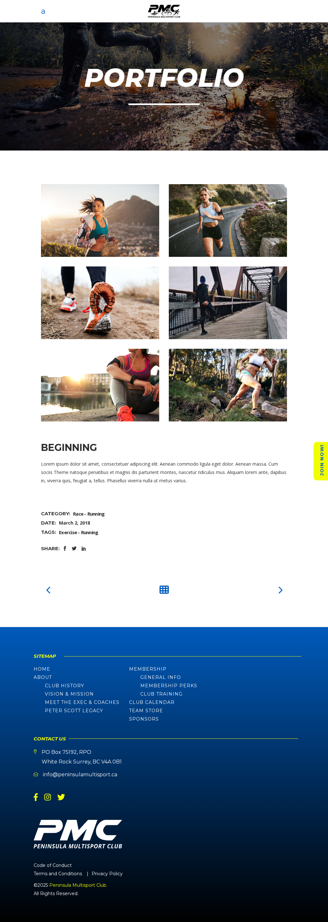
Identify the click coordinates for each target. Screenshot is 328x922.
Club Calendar (152, 702)
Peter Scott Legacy (74, 711)
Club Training (161, 694)
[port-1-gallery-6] (100, 220)
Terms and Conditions (58, 874)
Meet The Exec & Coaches (82, 702)
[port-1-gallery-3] (228, 302)
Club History (64, 686)
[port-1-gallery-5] (228, 220)
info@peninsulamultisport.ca (80, 774)
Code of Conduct (53, 865)
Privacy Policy (107, 874)
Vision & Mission (69, 694)
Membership (148, 669)
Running (96, 513)
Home (42, 669)
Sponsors (144, 719)
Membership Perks (168, 686)
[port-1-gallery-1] (228, 385)
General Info (160, 677)
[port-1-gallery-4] (100, 302)
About (43, 677)
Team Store (146, 711)
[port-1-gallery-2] (100, 385)
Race (78, 513)
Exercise (68, 532)
